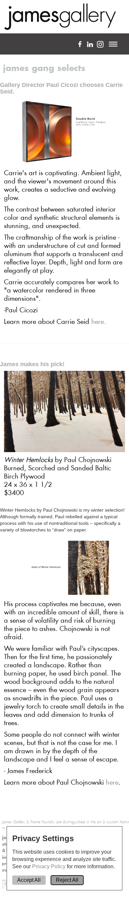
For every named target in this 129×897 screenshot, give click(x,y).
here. (98, 321)
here (112, 782)
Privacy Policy (49, 866)
